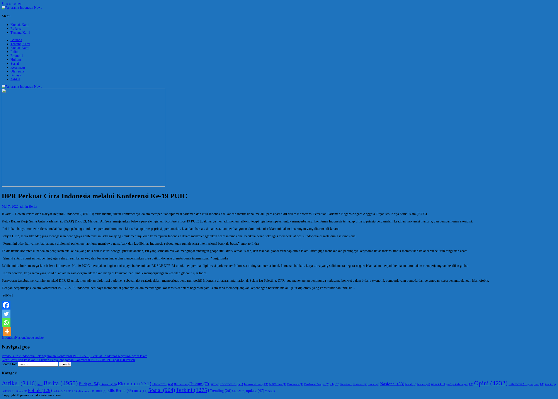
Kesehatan (17, 67)
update (39, 337)
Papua (536, 384)
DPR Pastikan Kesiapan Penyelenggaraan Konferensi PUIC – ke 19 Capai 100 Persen (68, 360)
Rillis (140, 390)
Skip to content (12, 3)
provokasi (88, 391)
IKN (215, 384)
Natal (410, 384)
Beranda (16, 40)
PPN (76, 390)
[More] (7, 331)
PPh (67, 391)
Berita (33, 206)
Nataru (423, 384)
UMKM (238, 390)
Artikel (15, 79)
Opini (491, 383)
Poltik (58, 391)
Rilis (101, 390)
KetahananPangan (316, 384)
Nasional (21, 337)
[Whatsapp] (6, 322)
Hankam (162, 384)
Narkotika (360, 384)
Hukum (15, 59)
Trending (220, 391)
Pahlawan (519, 384)
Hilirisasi (181, 384)
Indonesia (8, 337)
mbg (334, 384)
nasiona (373, 384)
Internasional (256, 384)
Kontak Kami (19, 25)
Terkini (192, 390)
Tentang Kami (20, 32)
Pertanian (8, 390)
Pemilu (550, 384)
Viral (270, 390)
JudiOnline (277, 384)
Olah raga (17, 71)
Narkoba (346, 384)
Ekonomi (16, 55)
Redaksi (16, 28)
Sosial (14, 63)
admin (23, 206)
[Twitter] (6, 314)
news (30, 337)
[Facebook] (6, 305)
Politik (14, 52)
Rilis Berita (120, 390)
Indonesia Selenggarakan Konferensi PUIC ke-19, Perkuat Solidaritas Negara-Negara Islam (74, 356)
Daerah (108, 384)
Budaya (15, 75)
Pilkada (21, 391)
